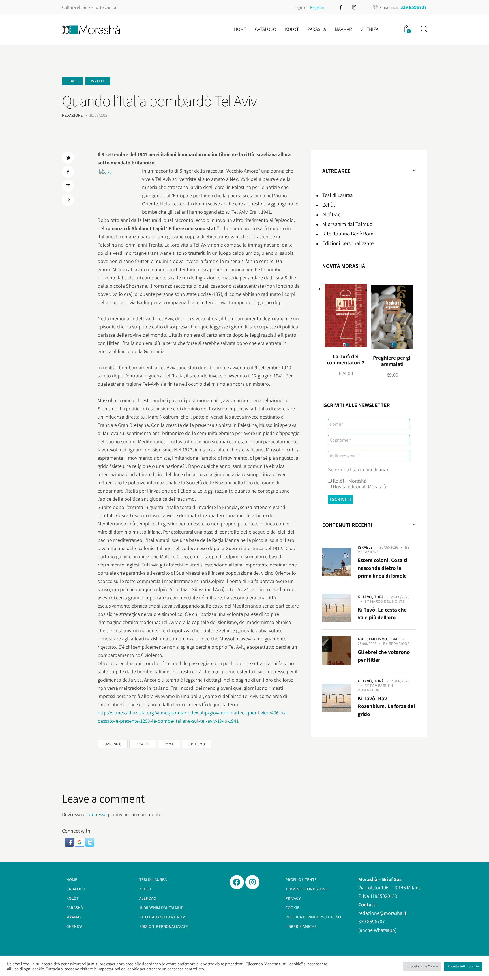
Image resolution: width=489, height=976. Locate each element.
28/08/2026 (400, 596)
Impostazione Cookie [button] (422, 966)
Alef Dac (331, 214)
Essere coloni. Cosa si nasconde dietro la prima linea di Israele (382, 568)
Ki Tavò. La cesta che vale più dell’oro (382, 613)
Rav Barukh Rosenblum (375, 688)
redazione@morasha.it (382, 913)
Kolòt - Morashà (349, 481)
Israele (98, 81)
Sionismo (196, 744)
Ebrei (72, 81)
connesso (97, 814)
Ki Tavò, (366, 596)
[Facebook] (237, 882)
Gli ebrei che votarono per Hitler (384, 655)
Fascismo (113, 744)
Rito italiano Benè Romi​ (348, 233)
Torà (379, 596)
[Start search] (423, 29)
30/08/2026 (388, 547)
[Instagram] (252, 882)
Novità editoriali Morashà (359, 486)
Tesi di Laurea (337, 195)
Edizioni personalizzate (348, 243)
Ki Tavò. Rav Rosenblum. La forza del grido (386, 706)
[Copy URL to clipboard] (68, 200)
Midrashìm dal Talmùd (347, 223)
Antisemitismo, (373, 639)
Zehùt (328, 204)
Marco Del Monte (387, 601)
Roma (169, 744)
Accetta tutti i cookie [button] (463, 966)
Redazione (368, 551)
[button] (70, 842)
